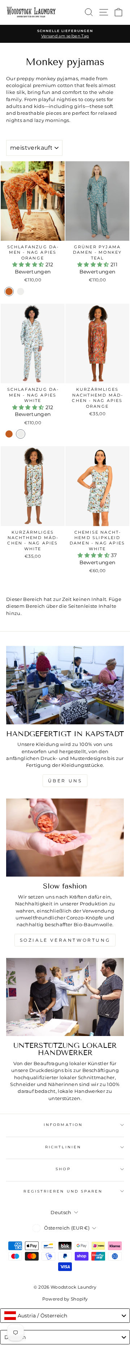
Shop (63, 1169)
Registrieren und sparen (63, 1191)
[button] (29, 264)
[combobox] (65, 1315)
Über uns (65, 780)
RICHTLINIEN (63, 1147)
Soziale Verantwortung (65, 940)
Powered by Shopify (65, 1299)
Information (63, 1124)
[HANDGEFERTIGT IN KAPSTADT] (65, 685)
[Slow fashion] (65, 838)
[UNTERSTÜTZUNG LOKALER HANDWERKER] (65, 997)
